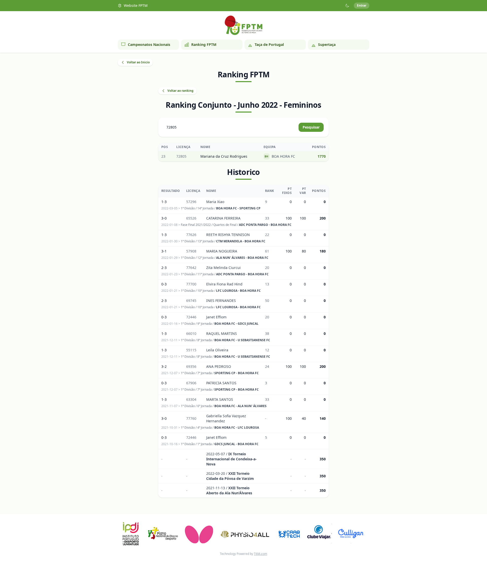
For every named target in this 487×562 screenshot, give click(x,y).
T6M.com (260, 554)
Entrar (361, 5)
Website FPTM (136, 5)
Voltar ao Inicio (138, 62)
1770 (322, 156)
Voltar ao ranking (180, 90)
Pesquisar (311, 127)
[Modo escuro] (347, 5)
